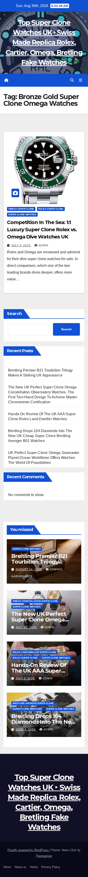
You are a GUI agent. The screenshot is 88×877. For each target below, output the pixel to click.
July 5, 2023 (21, 245)
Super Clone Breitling (27, 709)
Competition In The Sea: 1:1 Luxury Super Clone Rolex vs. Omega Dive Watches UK (42, 229)
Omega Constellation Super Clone (35, 601)
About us (20, 867)
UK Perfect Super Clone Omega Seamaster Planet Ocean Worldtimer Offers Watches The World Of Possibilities (43, 458)
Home (7, 867)
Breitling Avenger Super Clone (33, 703)
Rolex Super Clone (50, 209)
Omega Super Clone (21, 209)
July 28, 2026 (26, 627)
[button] (72, 80)
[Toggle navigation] (81, 80)
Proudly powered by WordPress (28, 850)
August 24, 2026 (29, 569)
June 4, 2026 (26, 729)
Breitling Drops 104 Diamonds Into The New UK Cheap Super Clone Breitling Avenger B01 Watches (40, 436)
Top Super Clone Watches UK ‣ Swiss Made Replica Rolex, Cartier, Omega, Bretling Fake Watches (44, 42)
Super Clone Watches (22, 214)
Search (14, 313)
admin (43, 245)
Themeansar (44, 856)
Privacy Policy (50, 867)
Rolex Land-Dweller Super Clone (34, 652)
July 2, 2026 (26, 678)
